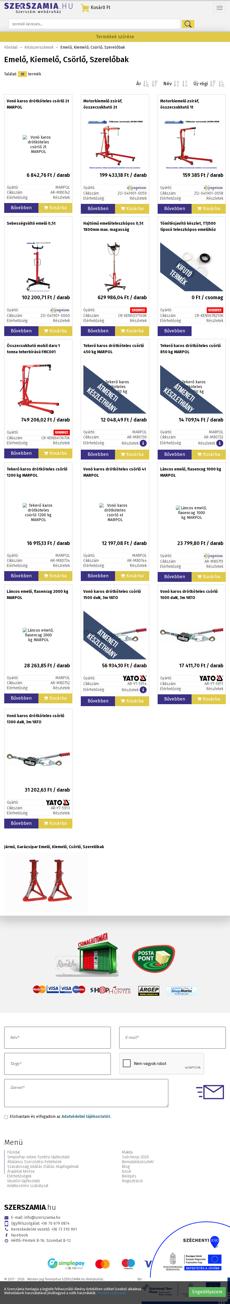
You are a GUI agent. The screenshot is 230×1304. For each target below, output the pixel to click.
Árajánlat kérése (21, 1171)
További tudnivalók (111, 1293)
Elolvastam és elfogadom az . (60, 1116)
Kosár (127, 1171)
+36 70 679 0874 (40, 1223)
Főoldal (11, 47)
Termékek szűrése (115, 36)
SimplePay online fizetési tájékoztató (38, 1157)
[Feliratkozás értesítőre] (143, 443)
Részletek (61, 197)
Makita (127, 1152)
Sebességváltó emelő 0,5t (31, 223)
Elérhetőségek (19, 1176)
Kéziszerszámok (39, 47)
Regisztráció (132, 1181)
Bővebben (21, 207)
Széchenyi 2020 (135, 1157)
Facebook (19, 1235)
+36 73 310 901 (44, 1229)
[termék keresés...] (188, 24)
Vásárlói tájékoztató (23, 1181)
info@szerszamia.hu (35, 1217)
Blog (126, 1166)
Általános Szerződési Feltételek (34, 1161)
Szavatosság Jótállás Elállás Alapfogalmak (43, 1166)
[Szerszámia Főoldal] (38, 8)
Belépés (129, 1176)
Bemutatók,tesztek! (138, 1161)
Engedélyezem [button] (207, 1291)
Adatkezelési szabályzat (27, 1185)
